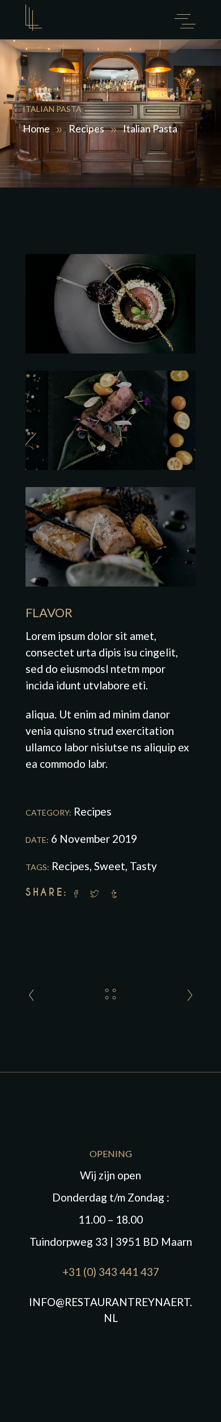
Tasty (143, 865)
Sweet (109, 865)
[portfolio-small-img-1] (111, 304)
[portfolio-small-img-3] (111, 537)
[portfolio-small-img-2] (111, 420)
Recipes (86, 128)
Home (36, 128)
